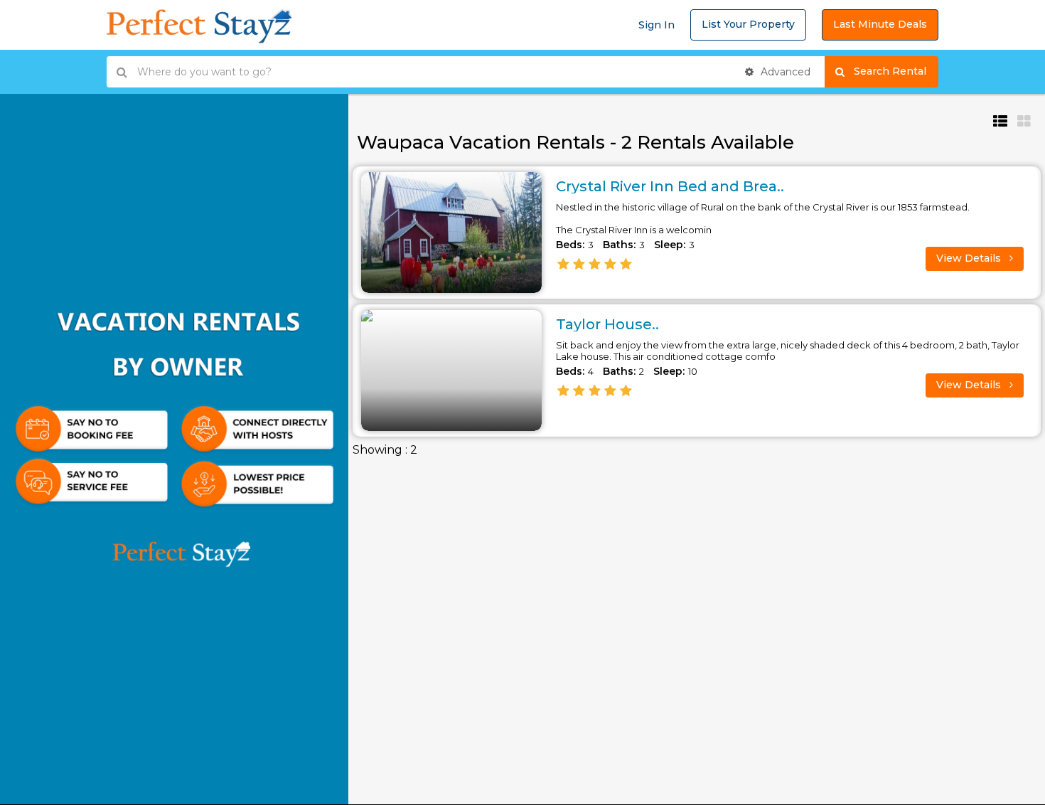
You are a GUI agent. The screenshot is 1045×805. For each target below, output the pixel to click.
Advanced (784, 71)
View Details (970, 258)
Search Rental (896, 71)
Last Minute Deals (880, 24)
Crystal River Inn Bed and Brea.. (670, 186)
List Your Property (748, 24)
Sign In (656, 24)
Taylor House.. (607, 324)
